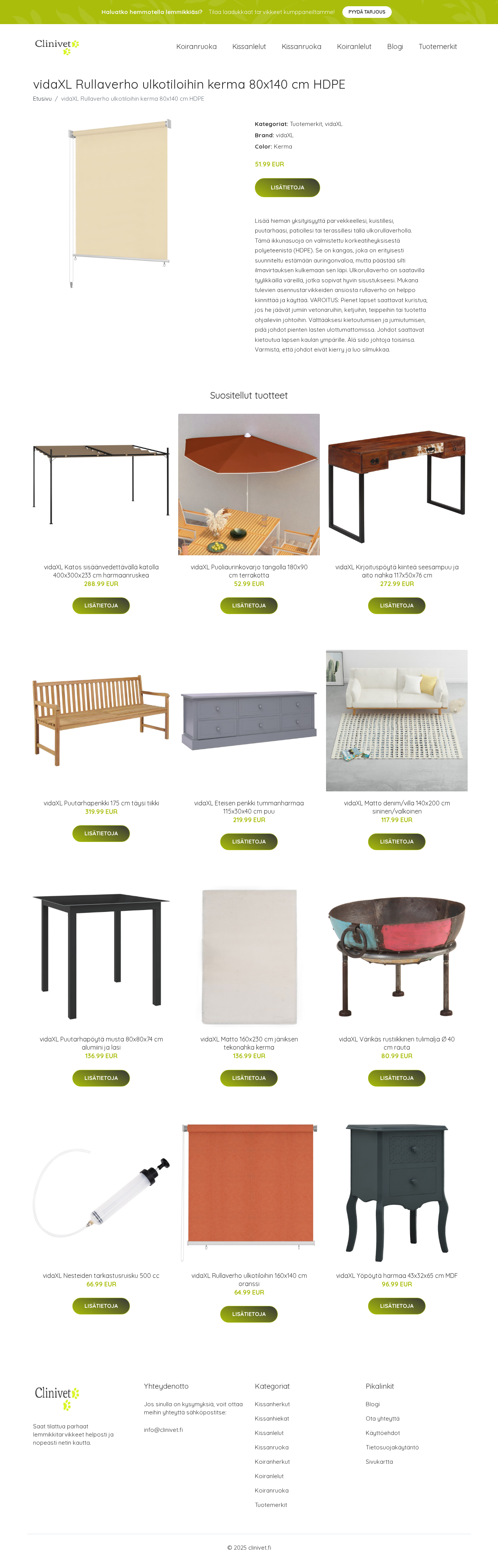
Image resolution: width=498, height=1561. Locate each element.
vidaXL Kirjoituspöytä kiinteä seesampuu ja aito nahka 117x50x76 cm (397, 571)
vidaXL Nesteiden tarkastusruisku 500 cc (101, 1275)
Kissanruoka (301, 46)
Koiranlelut (354, 46)
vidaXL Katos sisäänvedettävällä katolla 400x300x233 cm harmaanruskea (101, 571)
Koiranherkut (272, 1461)
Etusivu (42, 98)
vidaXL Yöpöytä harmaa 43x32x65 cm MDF (397, 1275)
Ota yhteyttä (383, 1418)
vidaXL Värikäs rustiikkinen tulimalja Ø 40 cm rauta (397, 1043)
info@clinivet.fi (163, 1429)
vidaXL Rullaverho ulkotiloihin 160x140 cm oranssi (249, 1280)
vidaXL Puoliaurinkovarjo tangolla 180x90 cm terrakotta (249, 571)
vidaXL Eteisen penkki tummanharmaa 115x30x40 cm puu (249, 807)
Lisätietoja (287, 187)
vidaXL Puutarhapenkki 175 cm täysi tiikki (101, 803)
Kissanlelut (249, 46)
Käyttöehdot (383, 1433)
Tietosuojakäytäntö (392, 1447)
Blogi (395, 46)
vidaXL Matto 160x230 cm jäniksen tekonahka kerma (249, 1043)
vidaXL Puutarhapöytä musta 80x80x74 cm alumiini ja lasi (101, 1043)
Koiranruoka (196, 46)
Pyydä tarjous (367, 12)
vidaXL (334, 124)
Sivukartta (379, 1461)
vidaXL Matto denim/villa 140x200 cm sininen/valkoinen (397, 807)
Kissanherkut (272, 1404)
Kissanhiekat (272, 1418)
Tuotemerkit (438, 46)
